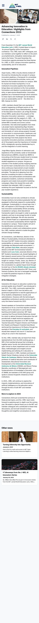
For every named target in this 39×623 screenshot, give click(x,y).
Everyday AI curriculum (20, 329)
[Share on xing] (15, 39)
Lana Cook (15, 252)
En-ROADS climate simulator (25, 267)
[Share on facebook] (3, 39)
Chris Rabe (16, 248)
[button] (3, 5)
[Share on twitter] (11, 39)
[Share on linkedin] (7, 39)
